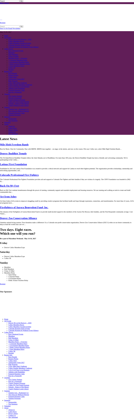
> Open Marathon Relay (16, 66)
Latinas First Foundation (13, 164)
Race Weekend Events (15, 51)
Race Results (12, 73)
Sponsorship (12, 119)
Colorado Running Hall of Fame (19, 45)
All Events (7, 37)
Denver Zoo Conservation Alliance (18, 218)
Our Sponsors (12, 120)
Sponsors (7, 117)
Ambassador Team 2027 (16, 79)
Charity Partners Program (16, 100)
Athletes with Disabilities (16, 88)
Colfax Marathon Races (16, 41)
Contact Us (12, 132)
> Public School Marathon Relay (19, 64)
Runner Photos (13, 75)
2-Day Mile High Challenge (17, 83)
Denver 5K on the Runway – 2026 (19, 39)
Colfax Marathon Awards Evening (19, 43)
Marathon (11, 52)
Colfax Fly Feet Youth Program (18, 102)
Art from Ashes (8, 196)
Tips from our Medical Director (18, 111)
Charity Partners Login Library (18, 105)
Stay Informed (13, 134)
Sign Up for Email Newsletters (10, 28)
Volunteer (7, 122)
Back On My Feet (9, 185)
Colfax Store (12, 77)
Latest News (12, 128)
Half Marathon (13, 54)
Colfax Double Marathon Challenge (20, 85)
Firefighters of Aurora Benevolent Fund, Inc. (24, 207)
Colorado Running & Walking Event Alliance (23, 47)
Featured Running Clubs (16, 90)
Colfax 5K (11, 68)
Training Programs (14, 115)
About (6, 124)
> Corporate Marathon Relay (17, 60)
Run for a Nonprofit (15, 92)
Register (2, 23)
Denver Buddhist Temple (13, 153)
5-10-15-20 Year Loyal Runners (18, 86)
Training (7, 107)
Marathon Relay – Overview (17, 58)
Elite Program (12, 81)
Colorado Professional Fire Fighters (19, 175)
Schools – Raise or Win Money (18, 103)
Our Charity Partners (15, 96)
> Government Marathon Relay (18, 62)
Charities (7, 94)
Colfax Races (8, 49)
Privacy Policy (13, 130)
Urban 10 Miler (13, 56)
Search (6, 3)
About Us (11, 126)
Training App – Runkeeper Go (18, 109)
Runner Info (8, 71)
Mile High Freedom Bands (14, 144)
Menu (2, 3)
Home (6, 36)
